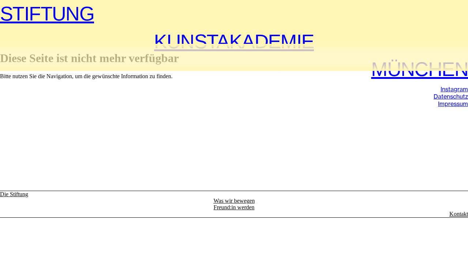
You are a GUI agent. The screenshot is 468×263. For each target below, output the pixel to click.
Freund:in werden (234, 207)
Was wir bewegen (234, 201)
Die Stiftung (14, 194)
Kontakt (458, 214)
